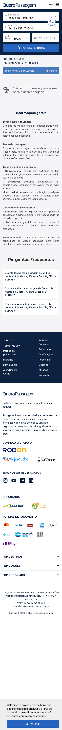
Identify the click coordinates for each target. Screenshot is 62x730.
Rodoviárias (45, 359)
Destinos (43, 364)
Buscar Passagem (33, 48)
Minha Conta (10, 364)
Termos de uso (11, 345)
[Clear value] (26, 37)
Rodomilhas (45, 375)
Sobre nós (9, 340)
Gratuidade (45, 349)
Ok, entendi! (33, 724)
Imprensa (8, 359)
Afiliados (43, 369)
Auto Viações (46, 354)
